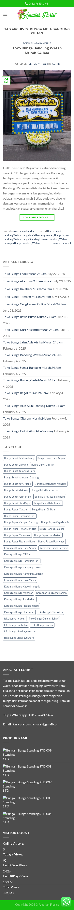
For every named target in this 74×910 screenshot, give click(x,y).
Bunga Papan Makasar (51, 528)
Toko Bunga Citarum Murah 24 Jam (27, 418)
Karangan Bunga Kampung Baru (21, 560)
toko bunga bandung (37, 43)
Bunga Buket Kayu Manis (17, 483)
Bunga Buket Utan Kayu (17, 503)
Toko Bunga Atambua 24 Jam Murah (27, 281)
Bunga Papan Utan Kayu (51, 541)
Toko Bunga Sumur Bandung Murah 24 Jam (32, 367)
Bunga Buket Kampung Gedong (21, 477)
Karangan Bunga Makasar (18, 592)
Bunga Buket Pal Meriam (17, 496)
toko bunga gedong (14, 618)
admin (56, 63)
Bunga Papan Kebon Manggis (20, 528)
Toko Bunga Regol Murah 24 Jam (25, 393)
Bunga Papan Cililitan (43, 509)
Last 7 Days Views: (15, 865)
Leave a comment (61, 243)
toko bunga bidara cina (50, 612)
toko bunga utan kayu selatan (20, 631)
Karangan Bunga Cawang (54, 548)
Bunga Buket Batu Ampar (51, 458)
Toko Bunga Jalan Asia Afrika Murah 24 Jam (33, 342)
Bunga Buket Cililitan (42, 464)
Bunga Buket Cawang (16, 464)
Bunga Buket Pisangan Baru (50, 496)
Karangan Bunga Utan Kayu (19, 612)
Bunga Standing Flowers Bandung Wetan (44, 239)
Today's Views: (13, 854)
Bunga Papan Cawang (16, 509)
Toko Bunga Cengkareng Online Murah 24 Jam (34, 304)
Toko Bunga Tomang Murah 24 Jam (27, 296)
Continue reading (37, 217)
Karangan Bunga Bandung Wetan (21, 243)
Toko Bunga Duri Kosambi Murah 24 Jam (31, 329)
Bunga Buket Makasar (16, 490)
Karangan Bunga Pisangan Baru (21, 605)
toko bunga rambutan (16, 625)
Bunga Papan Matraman (17, 535)
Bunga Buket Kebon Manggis (50, 483)
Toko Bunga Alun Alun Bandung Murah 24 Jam (34, 405)
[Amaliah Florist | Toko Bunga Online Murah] (37, 14)
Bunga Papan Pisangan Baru (19, 541)
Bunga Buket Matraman (45, 490)
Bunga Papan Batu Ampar (48, 503)
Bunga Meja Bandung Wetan (37, 235)
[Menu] (5, 14)
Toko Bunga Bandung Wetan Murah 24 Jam (37, 50)
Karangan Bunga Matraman (51, 592)
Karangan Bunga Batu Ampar (20, 548)
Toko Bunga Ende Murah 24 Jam (25, 273)
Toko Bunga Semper (42, 625)
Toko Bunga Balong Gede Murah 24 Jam (30, 380)
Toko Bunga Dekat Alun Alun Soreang (28, 431)
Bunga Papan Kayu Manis (55, 522)
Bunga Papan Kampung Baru (19, 516)
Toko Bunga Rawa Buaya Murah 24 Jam (29, 317)
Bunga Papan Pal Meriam (47, 535)
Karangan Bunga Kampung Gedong (23, 573)
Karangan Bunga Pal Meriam (19, 599)
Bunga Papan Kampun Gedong (21, 522)
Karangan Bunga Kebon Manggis (22, 586)
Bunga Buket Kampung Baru (19, 470)
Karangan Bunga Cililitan (17, 554)
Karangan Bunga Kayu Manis (20, 580)
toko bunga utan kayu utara (19, 637)
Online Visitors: (14, 843)
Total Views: (11, 887)
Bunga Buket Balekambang (19, 458)
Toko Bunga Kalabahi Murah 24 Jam (27, 289)
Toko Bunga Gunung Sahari (44, 618)
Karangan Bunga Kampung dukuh (22, 567)
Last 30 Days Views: (16, 876)
